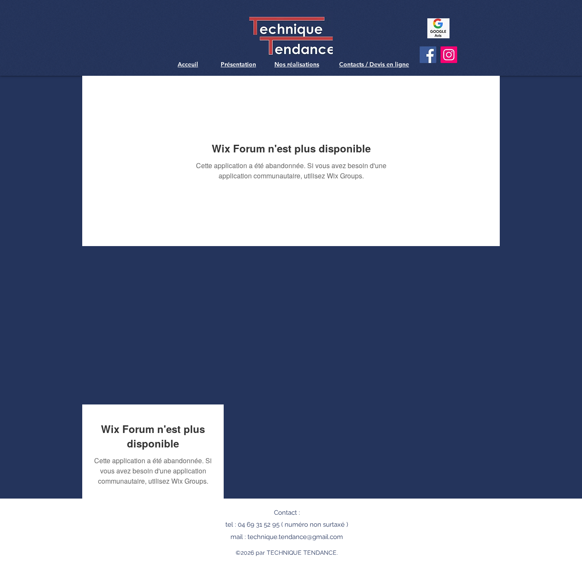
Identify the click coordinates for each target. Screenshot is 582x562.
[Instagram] (449, 54)
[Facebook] (428, 54)
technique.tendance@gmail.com (295, 537)
